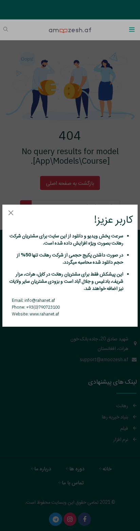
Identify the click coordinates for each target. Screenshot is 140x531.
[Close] (10, 213)
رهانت (116, 243)
